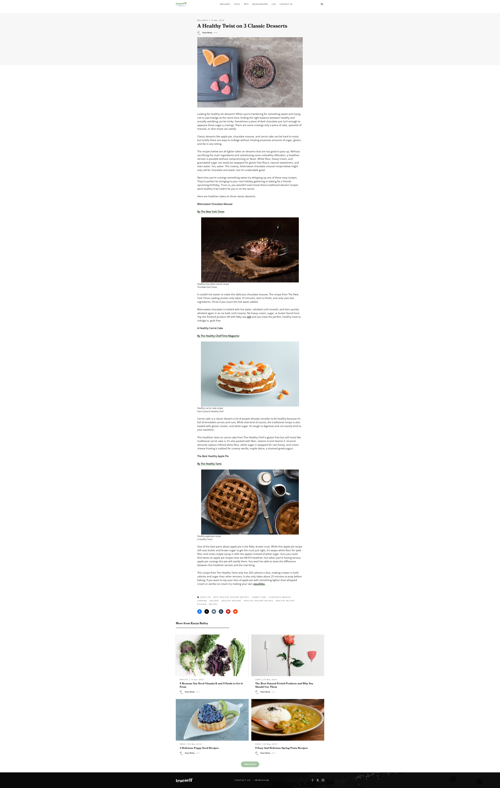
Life (274, 4)
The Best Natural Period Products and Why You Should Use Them (284, 685)
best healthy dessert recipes (231, 597)
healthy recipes (285, 601)
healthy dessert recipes (258, 601)
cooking (202, 601)
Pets (246, 4)
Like (312, 780)
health (184, 680)
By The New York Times (210, 211)
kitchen (202, 604)
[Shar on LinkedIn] (221, 611)
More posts (250, 764)
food (183, 744)
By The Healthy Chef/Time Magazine (218, 335)
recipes (213, 604)
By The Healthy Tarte (209, 463)
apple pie (205, 597)
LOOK (258, 680)
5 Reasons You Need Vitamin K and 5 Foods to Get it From (211, 685)
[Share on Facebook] (199, 611)
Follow (317, 780)
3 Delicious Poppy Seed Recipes (199, 748)
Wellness (225, 4)
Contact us (286, 4)
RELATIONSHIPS (260, 4)
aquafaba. (259, 584)
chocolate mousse (280, 597)
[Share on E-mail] (214, 611)
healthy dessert (231, 601)
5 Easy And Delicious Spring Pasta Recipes (281, 748)
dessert (214, 601)
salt (249, 316)
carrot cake (259, 597)
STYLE (237, 4)
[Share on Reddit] (235, 611)
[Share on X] (206, 611)
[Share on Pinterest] (228, 611)
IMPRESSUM (262, 780)
